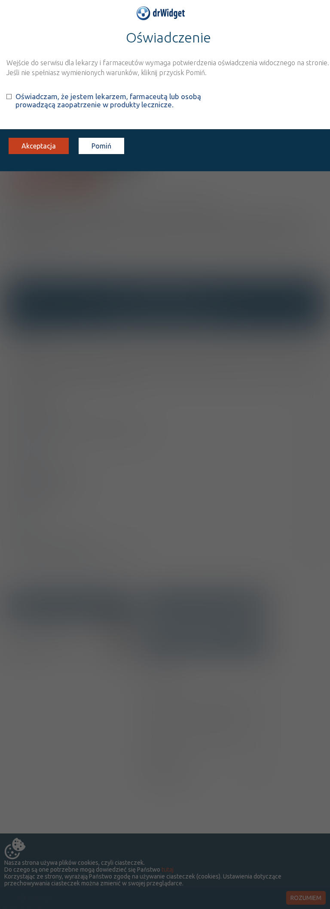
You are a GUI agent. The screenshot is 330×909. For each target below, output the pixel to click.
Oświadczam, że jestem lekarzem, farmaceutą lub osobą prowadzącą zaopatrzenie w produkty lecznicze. (108, 100)
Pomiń (101, 146)
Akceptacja (38, 146)
